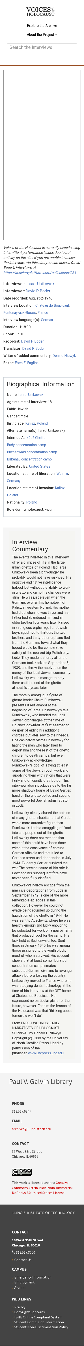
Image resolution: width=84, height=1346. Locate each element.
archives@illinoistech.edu (31, 1129)
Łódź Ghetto (35, 438)
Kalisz (30, 423)
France (43, 312)
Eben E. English (27, 363)
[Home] (42, 14)
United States (39, 466)
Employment (24, 1282)
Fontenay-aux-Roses (19, 312)
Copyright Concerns (29, 1312)
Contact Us (22, 1259)
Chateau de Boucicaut (52, 305)
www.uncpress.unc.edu (46, 1053)
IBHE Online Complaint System (38, 1317)
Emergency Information (33, 1277)
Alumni (19, 1287)
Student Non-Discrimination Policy (41, 1327)
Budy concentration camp (26, 445)
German (47, 320)
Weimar (62, 473)
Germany (14, 481)
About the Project (41, 35)
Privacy (19, 1307)
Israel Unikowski (40, 283)
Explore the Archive (42, 26)
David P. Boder (38, 291)
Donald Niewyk (64, 356)
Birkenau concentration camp (29, 459)
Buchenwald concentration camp (32, 452)
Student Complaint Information (39, 1322)
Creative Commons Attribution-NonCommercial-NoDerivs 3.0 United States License (43, 1187)
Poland (42, 423)
